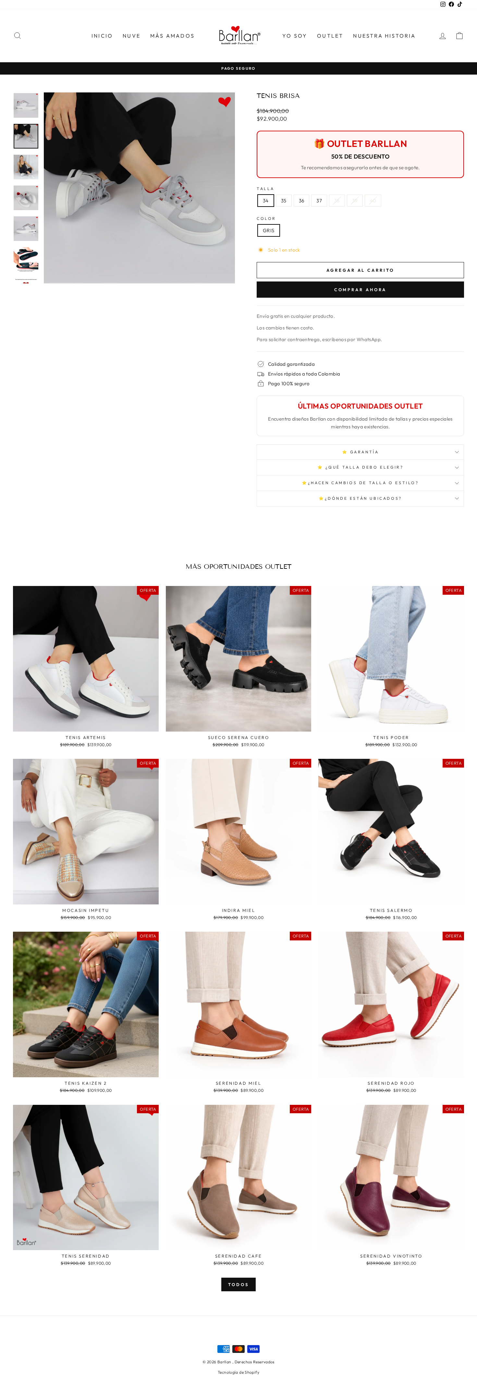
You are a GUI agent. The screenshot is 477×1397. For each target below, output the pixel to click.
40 (373, 200)
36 (301, 200)
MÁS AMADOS (172, 35)
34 (266, 200)
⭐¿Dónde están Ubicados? (360, 498)
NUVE (132, 35)
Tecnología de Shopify (238, 1372)
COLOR (266, 218)
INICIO (102, 35)
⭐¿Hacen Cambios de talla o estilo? (360, 482)
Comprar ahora (360, 289)
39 (355, 200)
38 (337, 200)
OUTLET (330, 35)
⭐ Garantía (360, 451)
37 (319, 200)
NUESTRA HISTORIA (384, 35)
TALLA (266, 188)
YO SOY (294, 35)
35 (284, 200)
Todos (238, 1284)
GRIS (269, 230)
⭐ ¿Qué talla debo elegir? (360, 467)
